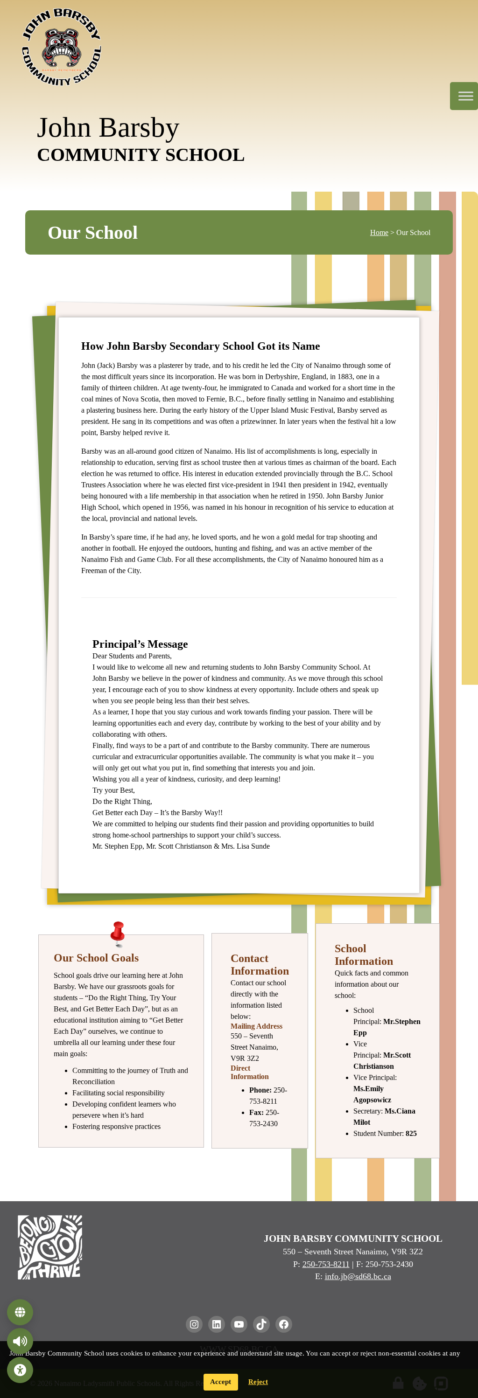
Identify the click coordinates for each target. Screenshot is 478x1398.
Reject (258, 1381)
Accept (220, 1381)
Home (379, 232)
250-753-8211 (326, 1264)
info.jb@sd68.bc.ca (358, 1276)
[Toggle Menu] (465, 95)
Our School (93, 232)
